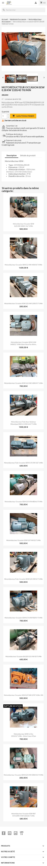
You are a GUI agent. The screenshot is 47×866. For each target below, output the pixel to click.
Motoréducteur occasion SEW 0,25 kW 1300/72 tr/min (23, 303)
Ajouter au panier (23, 116)
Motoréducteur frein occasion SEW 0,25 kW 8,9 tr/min (23, 579)
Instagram (15, 833)
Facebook (3, 833)
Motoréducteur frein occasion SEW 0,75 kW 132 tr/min (23, 463)
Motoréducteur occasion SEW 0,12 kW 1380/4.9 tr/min (23, 383)
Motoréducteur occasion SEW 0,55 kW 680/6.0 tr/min (23, 501)
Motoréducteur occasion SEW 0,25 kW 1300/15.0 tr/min (23, 775)
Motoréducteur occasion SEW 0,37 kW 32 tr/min (23, 540)
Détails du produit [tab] (28, 155)
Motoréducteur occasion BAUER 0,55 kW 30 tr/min (24, 656)
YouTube (9, 833)
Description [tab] (12, 155)
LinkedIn (21, 833)
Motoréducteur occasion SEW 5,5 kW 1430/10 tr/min (23, 265)
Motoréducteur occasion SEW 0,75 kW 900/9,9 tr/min (23, 618)
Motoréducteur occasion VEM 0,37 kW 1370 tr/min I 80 (23, 695)
